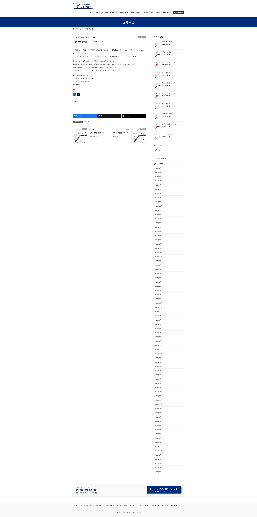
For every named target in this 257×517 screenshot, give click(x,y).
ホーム (76, 505)
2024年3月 (158, 290)
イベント (159, 154)
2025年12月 (158, 202)
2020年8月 (158, 459)
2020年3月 (158, 472)
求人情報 (165, 505)
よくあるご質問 (122, 505)
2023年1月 (158, 341)
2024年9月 (158, 265)
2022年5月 (158, 375)
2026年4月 (158, 185)
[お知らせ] (80, 135)
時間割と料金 (110, 505)
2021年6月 (158, 421)
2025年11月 (158, 206)
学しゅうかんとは (87, 505)
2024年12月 (158, 252)
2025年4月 (158, 235)
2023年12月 (158, 303)
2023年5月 (158, 328)
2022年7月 (158, 366)
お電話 (75, 70)
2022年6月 (158, 370)
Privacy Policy (175, 505)
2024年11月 (158, 256)
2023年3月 (158, 332)
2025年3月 (158, 240)
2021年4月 (158, 429)
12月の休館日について (169, 124)
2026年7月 (158, 172)
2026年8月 (158, 168)
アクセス (132, 505)
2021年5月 (158, 425)
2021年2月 (158, 438)
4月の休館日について (120, 133)
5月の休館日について (168, 72)
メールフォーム (84, 70)
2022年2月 (158, 387)
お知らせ (142, 37)
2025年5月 (158, 231)
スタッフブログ (143, 505)
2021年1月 (158, 442)
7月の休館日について (168, 52)
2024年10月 (158, 261)
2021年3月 (158, 434)
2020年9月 (158, 455)
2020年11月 (158, 446)
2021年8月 (158, 413)
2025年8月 (158, 219)
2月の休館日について (97, 133)
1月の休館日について (168, 114)
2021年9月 (158, 408)
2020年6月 (158, 467)
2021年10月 (158, 404)
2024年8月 (158, 269)
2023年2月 (158, 337)
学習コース (99, 505)
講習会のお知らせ (161, 158)
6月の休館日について (168, 62)
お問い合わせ (155, 505)
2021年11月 (158, 400)
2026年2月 (158, 193)
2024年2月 (158, 294)
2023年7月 (158, 320)
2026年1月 (158, 197)
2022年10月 (158, 354)
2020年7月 (158, 463)
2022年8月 (158, 362)
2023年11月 (158, 307)
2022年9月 (158, 358)
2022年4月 (158, 379)
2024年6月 (158, 278)
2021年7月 (158, 417)
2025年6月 (158, 227)
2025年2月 (158, 244)
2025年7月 (158, 223)
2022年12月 (158, 345)
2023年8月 (158, 316)
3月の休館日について (168, 93)
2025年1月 (158, 248)
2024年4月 (158, 286)
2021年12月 (158, 396)
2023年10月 (158, 311)
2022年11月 (158, 349)
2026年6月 (158, 176)
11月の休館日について (169, 134)
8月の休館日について (168, 41)
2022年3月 (158, 383)
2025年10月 (158, 210)
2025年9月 (158, 214)
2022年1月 (158, 392)
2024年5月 (158, 282)
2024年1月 (158, 299)
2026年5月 (158, 181)
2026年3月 (158, 189)
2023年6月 (158, 324)
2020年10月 (158, 451)
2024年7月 (158, 273)
